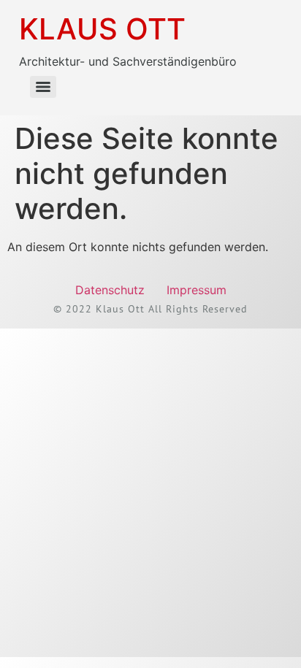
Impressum (196, 290)
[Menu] (43, 87)
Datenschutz (110, 290)
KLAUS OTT (102, 29)
